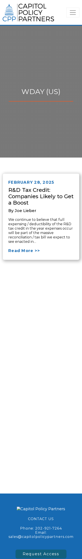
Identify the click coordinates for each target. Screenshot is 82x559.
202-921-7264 (48, 528)
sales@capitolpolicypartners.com (41, 537)
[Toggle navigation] (72, 12)
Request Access (41, 554)
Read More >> (24, 250)
